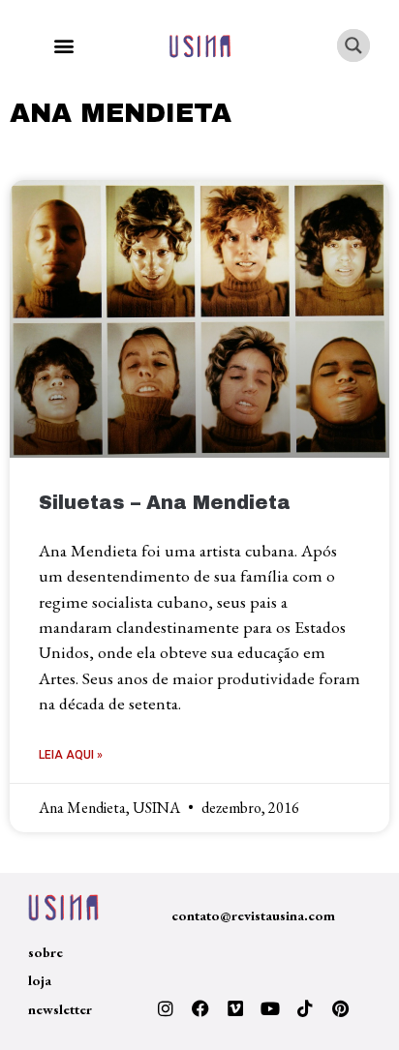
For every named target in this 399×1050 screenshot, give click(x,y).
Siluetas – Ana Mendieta (165, 503)
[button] (63, 46)
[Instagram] (165, 1008)
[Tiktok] (305, 1008)
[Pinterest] (339, 1008)
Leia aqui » (71, 755)
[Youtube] (270, 1008)
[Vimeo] (235, 1008)
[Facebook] (200, 1008)
